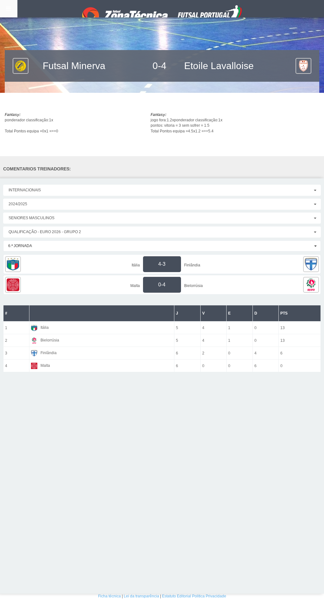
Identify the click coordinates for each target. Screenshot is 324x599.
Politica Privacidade (209, 596)
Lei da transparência (141, 596)
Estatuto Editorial (176, 596)
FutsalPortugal (162, 8)
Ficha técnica (109, 596)
